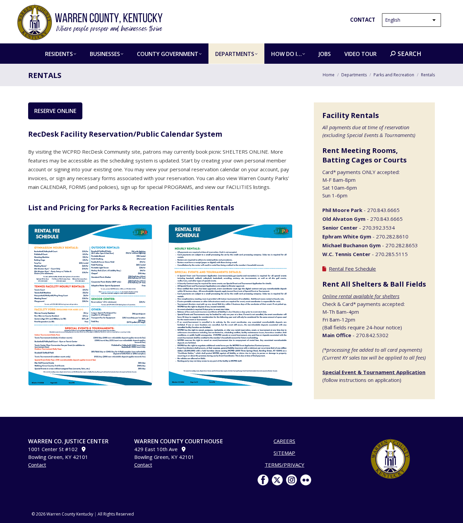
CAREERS (284, 441)
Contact (37, 464)
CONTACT (362, 19)
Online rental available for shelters (360, 296)
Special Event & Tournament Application (373, 372)
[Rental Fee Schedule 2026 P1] (90, 305)
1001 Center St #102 (55, 449)
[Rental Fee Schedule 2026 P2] (230, 305)
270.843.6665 (383, 210)
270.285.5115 (391, 254)
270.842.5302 (372, 335)
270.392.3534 (378, 227)
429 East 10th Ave (158, 449)
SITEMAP (284, 452)
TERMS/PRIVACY (284, 464)
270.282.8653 (401, 245)
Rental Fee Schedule (352, 268)
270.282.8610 (392, 236)
